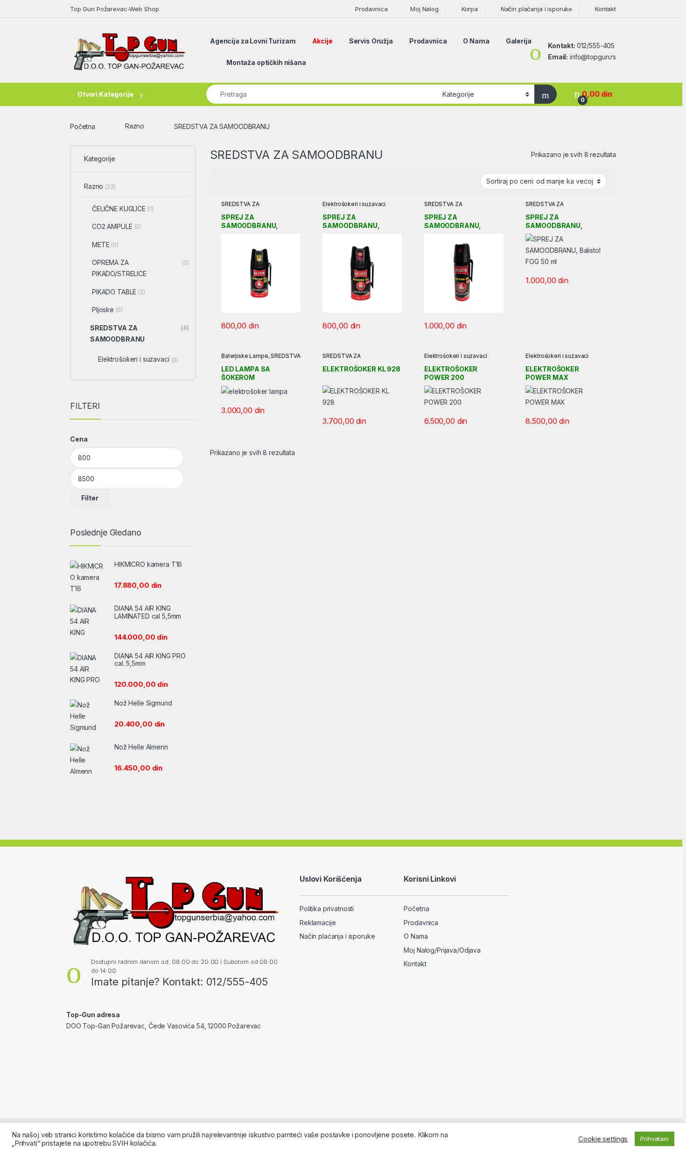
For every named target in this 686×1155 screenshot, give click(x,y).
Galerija (519, 41)
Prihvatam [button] (654, 1138)
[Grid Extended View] (236, 181)
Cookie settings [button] (603, 1139)
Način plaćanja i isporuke (536, 9)
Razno (134, 126)
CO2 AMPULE (116, 226)
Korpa (470, 9)
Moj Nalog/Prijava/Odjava (442, 950)
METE (105, 245)
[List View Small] (263, 181)
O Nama (476, 41)
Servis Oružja (371, 41)
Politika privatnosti (327, 909)
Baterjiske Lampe (244, 355)
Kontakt (605, 9)
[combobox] (321, 94)
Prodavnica (371, 9)
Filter (89, 498)
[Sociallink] (70, 1046)
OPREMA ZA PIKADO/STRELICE (140, 268)
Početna (82, 126)
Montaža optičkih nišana (266, 62)
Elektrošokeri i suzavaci (353, 203)
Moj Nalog (424, 9)
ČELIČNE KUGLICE (123, 209)
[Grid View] (222, 181)
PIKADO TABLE (118, 292)
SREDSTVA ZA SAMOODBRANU (243, 207)
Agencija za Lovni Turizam (253, 41)
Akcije (322, 41)
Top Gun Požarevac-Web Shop (114, 9)
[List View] (249, 181)
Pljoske (107, 310)
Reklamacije (318, 923)
